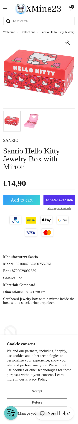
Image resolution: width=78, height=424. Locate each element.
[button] (71, 8)
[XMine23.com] (38, 8)
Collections (28, 32)
